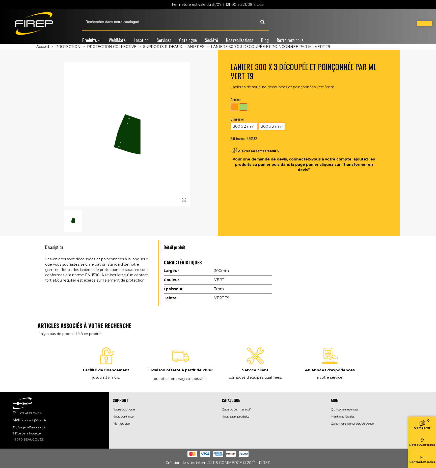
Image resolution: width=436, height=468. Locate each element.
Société (211, 40)
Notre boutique (124, 409)
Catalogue (188, 40)
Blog (265, 40)
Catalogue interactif (236, 409)
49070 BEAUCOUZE (28, 439)
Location (141, 40)
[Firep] (34, 23)
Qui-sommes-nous (344, 409)
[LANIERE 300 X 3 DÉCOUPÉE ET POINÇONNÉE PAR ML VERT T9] (184, 200)
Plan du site (121, 423)
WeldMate (117, 40)
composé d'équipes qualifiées (255, 377)
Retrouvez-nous (290, 40)
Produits (89, 40)
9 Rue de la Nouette (27, 433)
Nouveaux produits (235, 416)
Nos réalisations (239, 40)
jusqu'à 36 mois (105, 377)
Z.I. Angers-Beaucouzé (29, 427)
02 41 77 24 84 (31, 413)
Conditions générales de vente (352, 423)
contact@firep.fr (34, 420)
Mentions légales (343, 416)
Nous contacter (124, 416)
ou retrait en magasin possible (180, 378)
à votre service (329, 377)
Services (164, 40)
